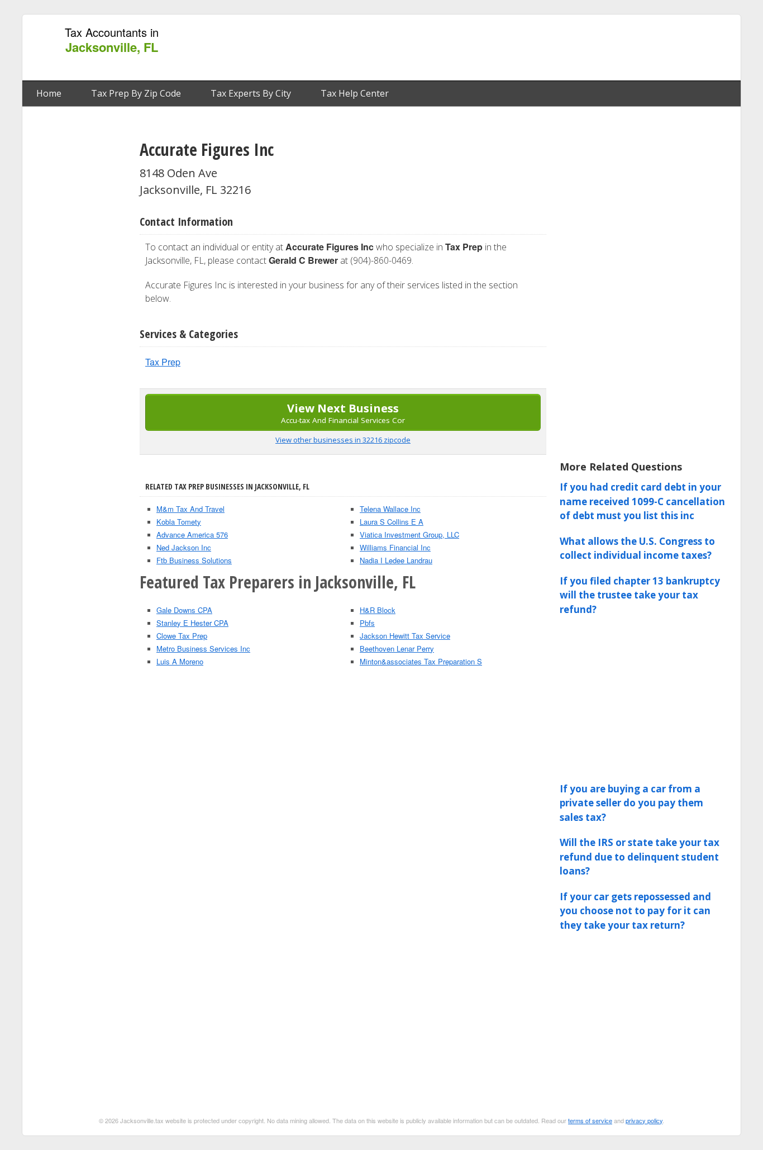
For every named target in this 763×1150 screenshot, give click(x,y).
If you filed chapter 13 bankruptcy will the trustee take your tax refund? (640, 595)
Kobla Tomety (178, 521)
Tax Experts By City (251, 93)
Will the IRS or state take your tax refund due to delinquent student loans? (639, 856)
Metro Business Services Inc (203, 648)
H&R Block (377, 610)
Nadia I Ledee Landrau (396, 560)
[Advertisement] (531, 48)
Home (48, 93)
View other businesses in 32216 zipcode (343, 440)
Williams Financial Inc (395, 547)
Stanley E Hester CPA (192, 622)
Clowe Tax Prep (181, 635)
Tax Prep (162, 361)
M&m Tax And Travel (190, 508)
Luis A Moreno (179, 661)
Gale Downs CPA (184, 610)
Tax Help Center (355, 93)
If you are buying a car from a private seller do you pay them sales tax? (631, 803)
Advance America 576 (192, 534)
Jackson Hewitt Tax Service (405, 635)
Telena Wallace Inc (390, 508)
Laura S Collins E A (391, 521)
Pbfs (367, 622)
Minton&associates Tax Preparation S (421, 661)
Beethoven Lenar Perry (397, 648)
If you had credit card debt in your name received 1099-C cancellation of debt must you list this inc (642, 501)
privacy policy (644, 1120)
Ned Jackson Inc (183, 547)
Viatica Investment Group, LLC (409, 534)
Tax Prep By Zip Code (136, 93)
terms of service (590, 1120)
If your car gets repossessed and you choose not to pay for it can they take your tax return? (635, 911)
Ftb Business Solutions (194, 560)
